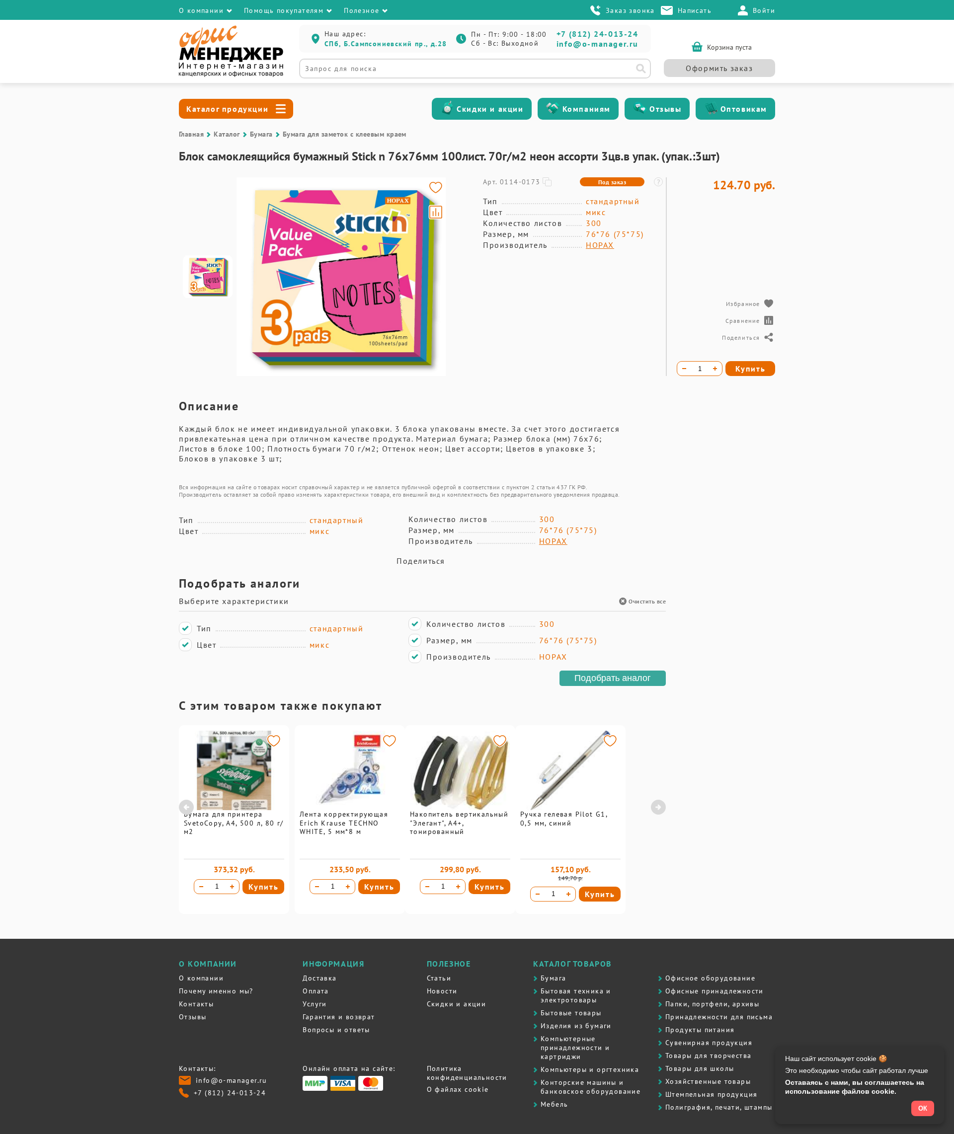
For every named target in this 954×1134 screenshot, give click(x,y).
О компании (201, 978)
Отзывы (665, 109)
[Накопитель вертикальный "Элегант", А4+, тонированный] (460, 807)
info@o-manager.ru (597, 44)
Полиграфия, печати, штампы (718, 1107)
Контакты (196, 1003)
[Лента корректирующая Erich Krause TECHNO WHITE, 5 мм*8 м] (349, 807)
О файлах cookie (458, 1089)
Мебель (554, 1104)
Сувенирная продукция (708, 1042)
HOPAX (600, 245)
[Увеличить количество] (232, 887)
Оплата (315, 990)
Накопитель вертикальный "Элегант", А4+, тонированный (459, 823)
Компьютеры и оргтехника (590, 1069)
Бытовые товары (571, 1012)
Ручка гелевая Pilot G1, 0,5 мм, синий (563, 819)
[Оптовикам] (711, 108)
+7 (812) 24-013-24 (597, 34)
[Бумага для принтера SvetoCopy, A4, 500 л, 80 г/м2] (234, 807)
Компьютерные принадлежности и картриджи (575, 1047)
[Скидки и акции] (447, 108)
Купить (263, 887)
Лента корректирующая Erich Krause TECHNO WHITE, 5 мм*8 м (344, 823)
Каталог (226, 134)
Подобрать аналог (612, 678)
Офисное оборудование (710, 978)
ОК (922, 1108)
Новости (442, 990)
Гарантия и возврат (339, 1016)
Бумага (261, 134)
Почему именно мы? (216, 990)
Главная (191, 134)
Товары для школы (699, 1068)
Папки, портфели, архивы (712, 1003)
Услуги (314, 1003)
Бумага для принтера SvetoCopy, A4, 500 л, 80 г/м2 (234, 823)
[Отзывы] (640, 108)
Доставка (319, 978)
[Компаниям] (553, 108)
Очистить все (647, 601)
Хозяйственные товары (708, 1081)
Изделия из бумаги (576, 1025)
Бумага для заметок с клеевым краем (344, 134)
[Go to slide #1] (208, 276)
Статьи (439, 978)
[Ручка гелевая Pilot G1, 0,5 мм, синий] (570, 807)
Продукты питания (699, 1029)
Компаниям (586, 109)
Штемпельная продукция (711, 1094)
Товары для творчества (708, 1055)
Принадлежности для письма (719, 1016)
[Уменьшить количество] (201, 887)
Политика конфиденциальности (467, 1073)
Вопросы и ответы (336, 1029)
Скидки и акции (490, 109)
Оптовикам (743, 109)
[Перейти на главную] (231, 74)
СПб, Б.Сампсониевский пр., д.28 (385, 43)
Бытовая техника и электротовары (576, 995)
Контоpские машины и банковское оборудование (590, 1087)
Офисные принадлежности (714, 990)
